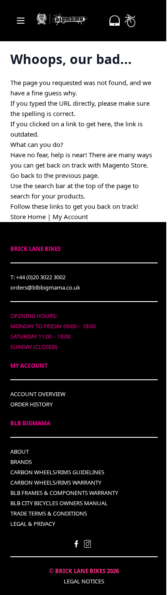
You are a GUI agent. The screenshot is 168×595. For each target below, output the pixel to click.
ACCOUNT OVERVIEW (37, 394)
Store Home (28, 216)
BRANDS (21, 462)
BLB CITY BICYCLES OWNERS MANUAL (59, 503)
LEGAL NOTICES (84, 581)
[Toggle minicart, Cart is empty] (130, 20)
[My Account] (114, 20)
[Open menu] (20, 20)
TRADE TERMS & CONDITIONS (48, 513)
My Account (70, 216)
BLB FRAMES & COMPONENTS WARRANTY (64, 493)
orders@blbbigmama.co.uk (45, 287)
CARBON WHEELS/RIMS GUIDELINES (57, 472)
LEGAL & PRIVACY (32, 524)
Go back (22, 175)
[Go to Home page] (62, 19)
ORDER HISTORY (31, 404)
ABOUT (19, 451)
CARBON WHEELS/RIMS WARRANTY (55, 482)
